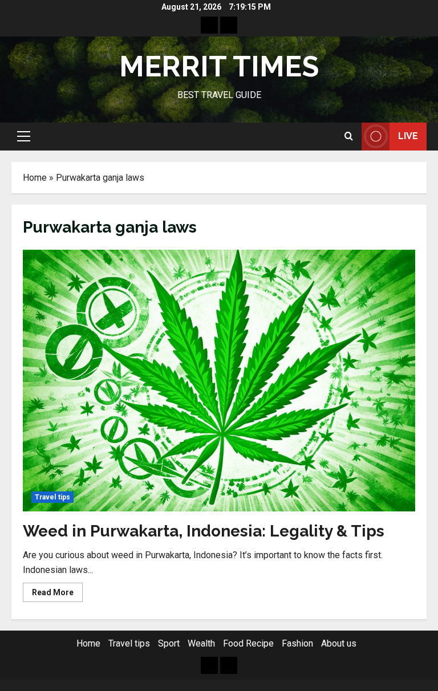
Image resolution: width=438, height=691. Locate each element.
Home (35, 177)
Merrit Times (219, 66)
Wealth (201, 643)
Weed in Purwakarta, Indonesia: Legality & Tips (203, 531)
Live (408, 136)
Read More (57, 594)
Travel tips (52, 497)
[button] (23, 136)
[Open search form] (348, 136)
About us (338, 643)
